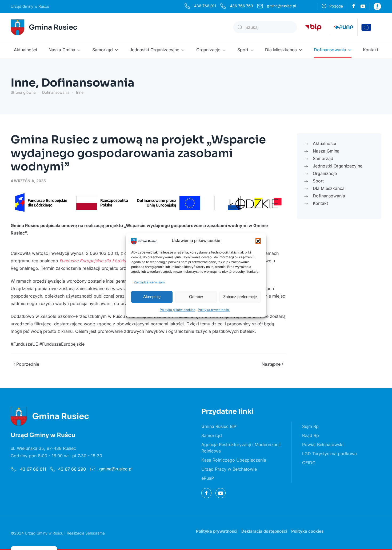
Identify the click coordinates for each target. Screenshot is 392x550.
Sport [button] (242, 49)
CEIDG (308, 462)
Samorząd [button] (102, 49)
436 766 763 (241, 5)
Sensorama (95, 533)
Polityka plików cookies (177, 310)
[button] (258, 241)
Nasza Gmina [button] (62, 49)
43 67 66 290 (72, 469)
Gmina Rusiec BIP (218, 426)
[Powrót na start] (45, 27)
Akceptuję (152, 296)
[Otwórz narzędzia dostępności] (377, 6)
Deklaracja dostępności (264, 531)
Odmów (196, 296)
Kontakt (370, 49)
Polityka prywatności (214, 310)
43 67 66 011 (32, 469)
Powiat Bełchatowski (322, 444)
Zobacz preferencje (240, 296)
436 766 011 (205, 5)
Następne (271, 364)
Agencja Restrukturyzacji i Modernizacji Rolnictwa (241, 448)
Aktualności (25, 49)
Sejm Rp (310, 426)
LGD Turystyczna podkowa (329, 453)
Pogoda (336, 6)
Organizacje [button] (208, 49)
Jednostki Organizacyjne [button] (154, 49)
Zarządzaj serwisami (150, 282)
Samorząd (211, 435)
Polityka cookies (307, 531)
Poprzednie (27, 364)
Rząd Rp (310, 435)
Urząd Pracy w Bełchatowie (229, 469)
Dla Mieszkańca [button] (281, 49)
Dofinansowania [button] (330, 49)
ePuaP (207, 478)
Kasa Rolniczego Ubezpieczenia (233, 460)
